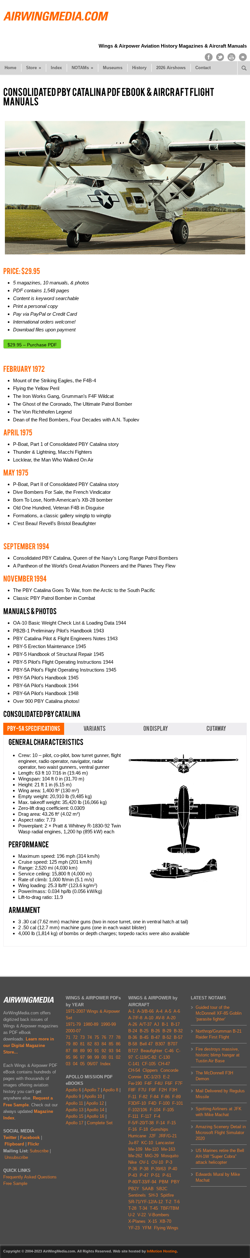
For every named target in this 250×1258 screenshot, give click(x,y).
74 (89, 1037)
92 (104, 1050)
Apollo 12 (95, 1103)
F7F (179, 1083)
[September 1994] (26, 546)
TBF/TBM (169, 1208)
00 (104, 1057)
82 (89, 1043)
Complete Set (100, 1122)
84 (104, 1043)
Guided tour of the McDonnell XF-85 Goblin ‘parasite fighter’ (219, 1013)
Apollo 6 (73, 1089)
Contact (203, 67)
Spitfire (167, 1195)
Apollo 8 (110, 1089)
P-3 (169, 1162)
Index (56, 67)
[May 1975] (15, 472)
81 (82, 1043)
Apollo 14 (95, 1109)
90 (89, 1050)
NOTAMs (82, 67)
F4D (152, 1103)
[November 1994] (25, 578)
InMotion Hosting (162, 1251)
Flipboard (14, 1144)
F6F (169, 1083)
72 (75, 1037)
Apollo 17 (74, 1122)
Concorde (169, 1070)
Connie (134, 1076)
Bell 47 (146, 1043)
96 (75, 1057)
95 (68, 1057)
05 (82, 1063)
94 (118, 1050)
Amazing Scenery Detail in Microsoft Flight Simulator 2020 (221, 1132)
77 (111, 1037)
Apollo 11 (74, 1103)
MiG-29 (152, 1155)
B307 (160, 1043)
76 (104, 1037)
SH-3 (153, 1195)
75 (96, 1037)
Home (10, 67)
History (139, 67)
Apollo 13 (74, 1109)
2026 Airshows (171, 67)
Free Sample (15, 1183)
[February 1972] (24, 368)
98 (89, 1057)
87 (68, 1050)
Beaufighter (153, 1050)
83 (96, 1043)
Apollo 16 (95, 1116)
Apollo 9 (73, 1096)
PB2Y (133, 1188)
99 (96, 1057)
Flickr (33, 1144)
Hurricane (137, 1135)
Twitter (10, 1137)
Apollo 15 (74, 1116)
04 (75, 1063)
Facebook (30, 1137)
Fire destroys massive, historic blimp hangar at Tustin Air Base (218, 1055)
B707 (172, 1043)
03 (68, 1063)
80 (75, 1043)
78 (118, 1037)
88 (75, 1050)
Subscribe (39, 1150)
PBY (175, 1181)
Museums (112, 67)
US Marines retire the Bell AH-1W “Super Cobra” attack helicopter (220, 1156)
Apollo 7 (92, 1089)
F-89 (176, 1096)
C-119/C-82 (145, 1057)
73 (82, 1037)
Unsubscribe (16, 1157)
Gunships (159, 1129)
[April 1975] (17, 432)
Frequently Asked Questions (30, 1177)
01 (111, 1057)
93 (111, 1050)
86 (118, 1043)
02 (118, 1057)
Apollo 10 (93, 1096)
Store (33, 67)
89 (82, 1050)
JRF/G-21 (168, 1135)
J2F (152, 1135)
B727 (133, 1050)
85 (111, 1043)
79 (68, 1043)
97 (82, 1057)
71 (68, 1037)
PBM (163, 1181)
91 (96, 1050)
